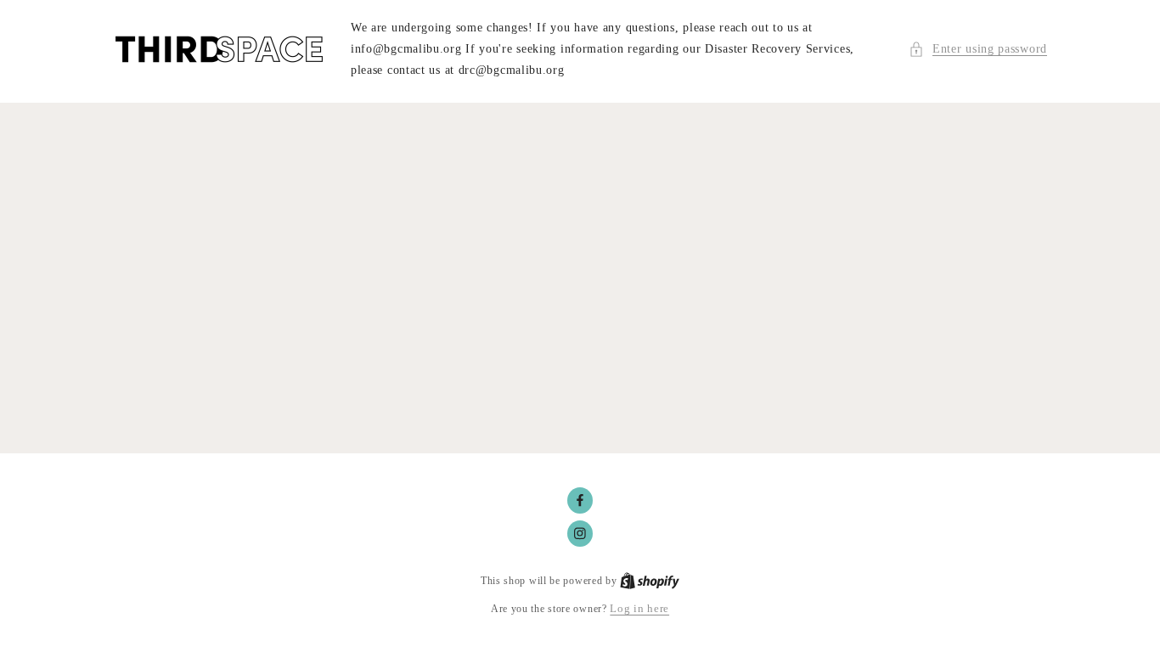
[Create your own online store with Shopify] (649, 580)
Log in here (639, 608)
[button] (978, 48)
